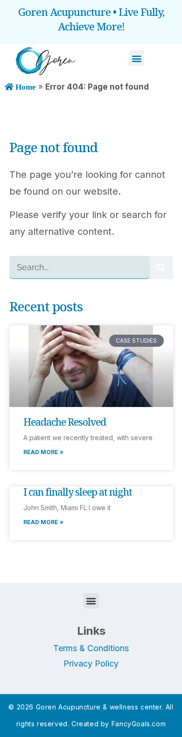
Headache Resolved (64, 421)
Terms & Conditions (91, 648)
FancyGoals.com (139, 724)
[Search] (161, 267)
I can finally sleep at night (77, 491)
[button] (136, 58)
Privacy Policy (91, 663)
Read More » (43, 452)
